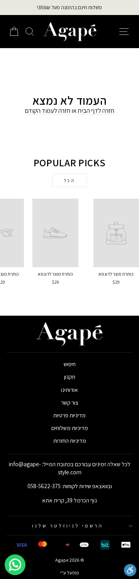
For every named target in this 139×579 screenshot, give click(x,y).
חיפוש (70, 364)
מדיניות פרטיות (69, 415)
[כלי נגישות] (130, 570)
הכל (69, 180)
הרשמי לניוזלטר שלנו (67, 525)
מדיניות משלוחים (69, 428)
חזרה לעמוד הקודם (47, 110)
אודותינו (69, 389)
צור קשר (69, 402)
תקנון (69, 376)
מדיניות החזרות (69, 440)
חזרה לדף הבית (96, 110)
